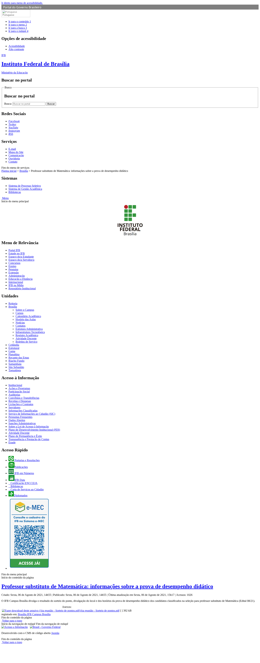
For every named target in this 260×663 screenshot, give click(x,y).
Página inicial (8, 170)
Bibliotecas (14, 192)
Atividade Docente (26, 338)
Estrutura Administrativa (29, 328)
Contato (12, 161)
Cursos (19, 313)
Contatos (20, 325)
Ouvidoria (14, 158)
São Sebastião (16, 367)
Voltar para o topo (11, 620)
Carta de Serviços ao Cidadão (27, 489)
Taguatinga (14, 370)
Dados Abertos (16, 420)
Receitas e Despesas (19, 401)
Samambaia (14, 363)
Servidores (14, 407)
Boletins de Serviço (26, 341)
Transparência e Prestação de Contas (28, 439)
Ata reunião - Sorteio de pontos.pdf (99, 610)
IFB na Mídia (16, 285)
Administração (16, 275)
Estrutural (13, 348)
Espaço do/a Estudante (21, 256)
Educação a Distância (20, 278)
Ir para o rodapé (18, 31)
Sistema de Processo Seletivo (24, 185)
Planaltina (13, 354)
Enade (12, 442)
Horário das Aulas (26, 319)
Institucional (15, 385)
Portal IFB (14, 250)
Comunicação (16, 155)
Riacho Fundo (16, 360)
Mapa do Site (15, 152)
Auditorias (14, 394)
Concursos (14, 262)
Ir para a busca (17, 27)
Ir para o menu (17, 24)
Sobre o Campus (25, 309)
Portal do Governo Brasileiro (22, 7)
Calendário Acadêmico (28, 316)
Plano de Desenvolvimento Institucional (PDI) (34, 429)
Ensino (12, 266)
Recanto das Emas (18, 357)
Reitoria (12, 303)
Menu (5, 198)
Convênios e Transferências (23, 397)
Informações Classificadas (22, 410)
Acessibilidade (16, 46)
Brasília (23, 170)
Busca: (8, 103)
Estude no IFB (16, 253)
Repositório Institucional (22, 288)
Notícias (20, 322)
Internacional (15, 282)
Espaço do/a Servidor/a (21, 259)
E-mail (12, 148)
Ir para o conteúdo (19, 21)
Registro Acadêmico (27, 335)
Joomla (55, 633)
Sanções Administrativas (22, 423)
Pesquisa (13, 269)
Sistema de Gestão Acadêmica (25, 188)
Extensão (13, 272)
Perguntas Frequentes (20, 416)
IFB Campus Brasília (39, 614)
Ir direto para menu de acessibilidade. (22, 2)
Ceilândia (13, 344)
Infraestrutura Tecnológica (30, 332)
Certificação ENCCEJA (23, 483)
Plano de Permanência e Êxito (25, 436)
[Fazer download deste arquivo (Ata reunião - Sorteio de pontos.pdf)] (41, 610)
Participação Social (19, 391)
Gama (11, 351)
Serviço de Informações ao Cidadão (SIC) (31, 413)
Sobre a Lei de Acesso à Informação (28, 426)
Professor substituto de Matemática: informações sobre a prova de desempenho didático (107, 586)
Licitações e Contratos (20, 404)
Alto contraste (16, 49)
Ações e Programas (19, 388)
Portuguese (8, 15)
